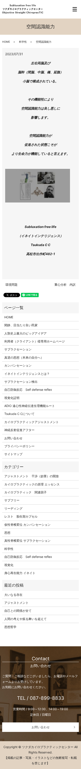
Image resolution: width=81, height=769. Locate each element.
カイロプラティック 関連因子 (25, 492)
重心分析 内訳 (65, 284)
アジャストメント (16, 602)
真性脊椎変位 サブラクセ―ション (27, 540)
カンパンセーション (18, 365)
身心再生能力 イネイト (19, 573)
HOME (6, 41)
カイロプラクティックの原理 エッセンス (32, 484)
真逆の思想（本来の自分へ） (24, 357)
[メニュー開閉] (75, 9)
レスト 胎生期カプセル (21, 516)
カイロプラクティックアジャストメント (31, 422)
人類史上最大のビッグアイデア (25, 333)
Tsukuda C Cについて (19, 414)
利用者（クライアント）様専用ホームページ (34, 341)
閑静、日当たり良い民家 (21, 325)
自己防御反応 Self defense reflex (28, 389)
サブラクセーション (18, 349)
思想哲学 (10, 627)
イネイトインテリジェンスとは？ (27, 373)
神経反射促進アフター (19, 430)
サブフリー (11, 500)
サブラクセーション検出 (21, 381)
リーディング (13, 508)
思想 (7, 532)
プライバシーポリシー (19, 446)
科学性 (23, 41)
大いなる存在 (13, 594)
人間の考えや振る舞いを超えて (25, 619)
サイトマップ (13, 454)
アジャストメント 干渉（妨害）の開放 (31, 476)
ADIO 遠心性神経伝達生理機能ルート (29, 406)
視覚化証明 (11, 398)
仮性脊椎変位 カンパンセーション (27, 524)
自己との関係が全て (18, 610)
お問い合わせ (13, 438)
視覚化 (8, 565)
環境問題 (11, 284)
